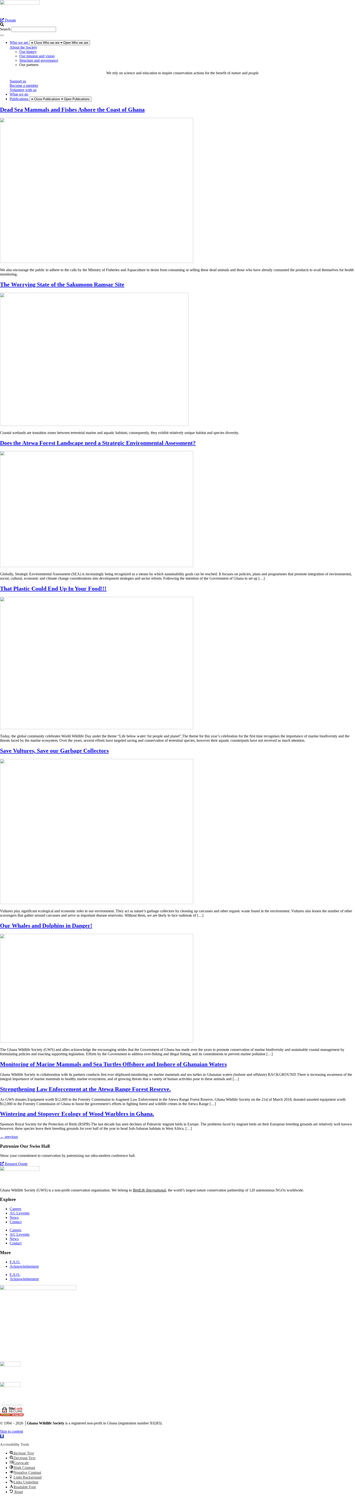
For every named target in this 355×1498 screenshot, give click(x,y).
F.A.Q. (15, 1262)
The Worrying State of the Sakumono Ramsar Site (62, 284)
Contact (15, 1222)
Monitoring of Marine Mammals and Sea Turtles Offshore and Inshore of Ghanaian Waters (113, 1064)
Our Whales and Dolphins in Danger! (46, 925)
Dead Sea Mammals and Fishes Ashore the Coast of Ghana (72, 109)
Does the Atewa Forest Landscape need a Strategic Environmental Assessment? (98, 443)
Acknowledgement (24, 1266)
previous (9, 1137)
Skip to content (11, 1431)
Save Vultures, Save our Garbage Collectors (54, 751)
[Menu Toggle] (2, 35)
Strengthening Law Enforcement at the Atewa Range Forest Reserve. (85, 1089)
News (14, 1217)
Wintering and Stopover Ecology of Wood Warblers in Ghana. (77, 1114)
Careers (15, 1209)
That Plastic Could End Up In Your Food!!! (53, 588)
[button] (177, 24)
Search (5, 29)
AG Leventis (19, 1213)
